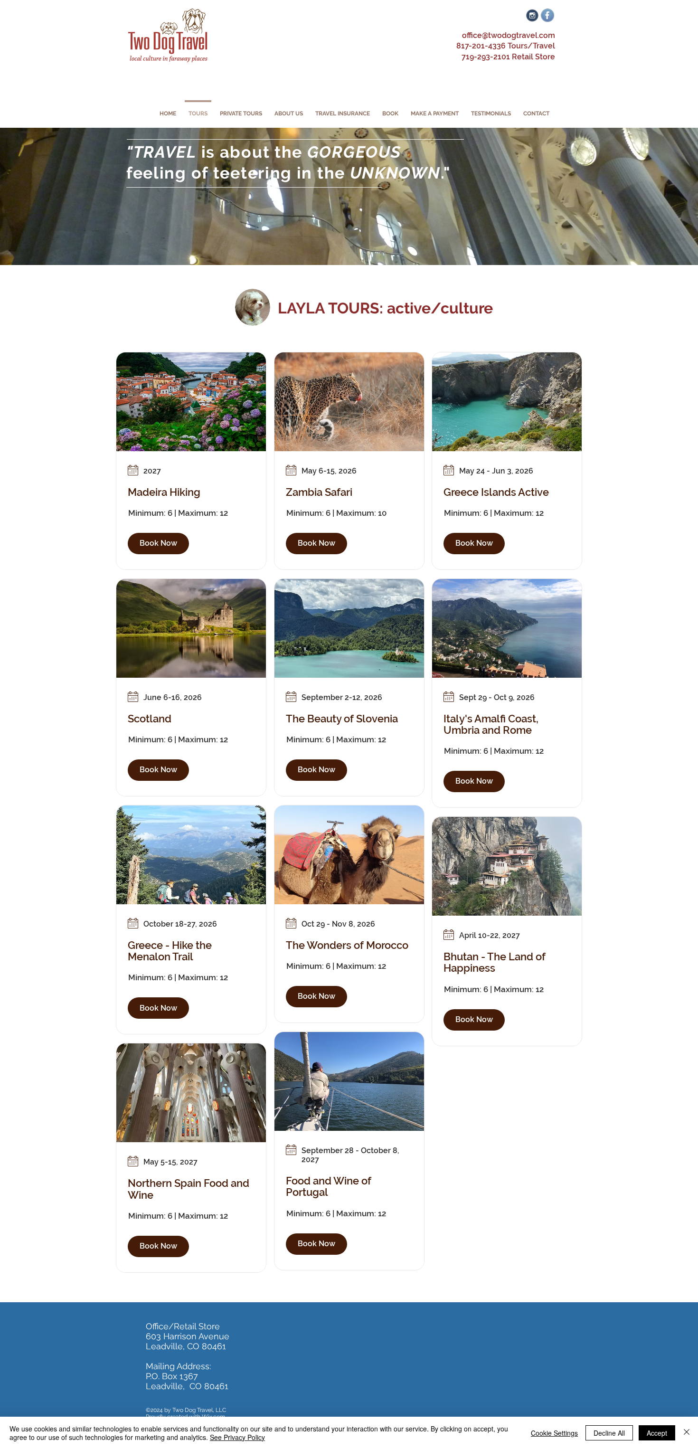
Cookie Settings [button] (554, 1433)
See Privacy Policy (237, 1437)
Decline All (609, 1433)
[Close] (686, 1432)
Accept (657, 1433)
